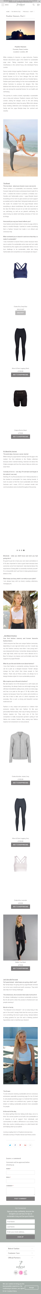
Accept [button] (31, 1287)
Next (31, 11)
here (31, 1132)
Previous (26, 11)
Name (8, 1168)
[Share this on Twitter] (10, 1145)
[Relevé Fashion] (20, 5)
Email (8, 1177)
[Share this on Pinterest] (20, 1145)
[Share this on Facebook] (15, 1145)
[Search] (34, 5)
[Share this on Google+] (25, 1145)
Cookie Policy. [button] (12, 1291)
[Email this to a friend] (30, 1145)
